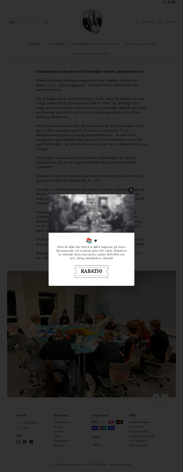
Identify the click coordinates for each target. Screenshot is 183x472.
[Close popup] (131, 190)
